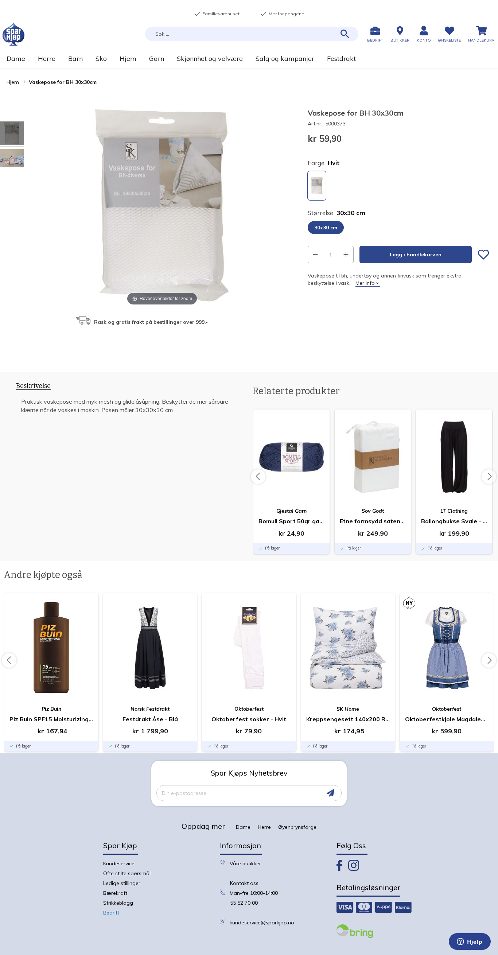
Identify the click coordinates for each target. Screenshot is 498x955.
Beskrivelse (33, 386)
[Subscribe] (330, 793)
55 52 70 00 (244, 903)
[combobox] (251, 34)
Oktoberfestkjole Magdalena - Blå (447, 719)
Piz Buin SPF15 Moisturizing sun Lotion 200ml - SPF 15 (51, 719)
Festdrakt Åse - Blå (150, 719)
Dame (243, 827)
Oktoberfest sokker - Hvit (248, 719)
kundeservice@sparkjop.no (262, 922)
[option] (317, 185)
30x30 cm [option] (325, 227)
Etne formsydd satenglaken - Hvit (373, 521)
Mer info (365, 283)
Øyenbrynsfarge (297, 827)
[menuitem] (16, 58)
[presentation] (33, 387)
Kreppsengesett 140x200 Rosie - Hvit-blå (348, 719)
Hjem (13, 82)
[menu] (249, 58)
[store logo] (13, 34)
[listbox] (398, 186)
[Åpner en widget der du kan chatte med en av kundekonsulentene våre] (470, 942)
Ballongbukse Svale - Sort (454, 521)
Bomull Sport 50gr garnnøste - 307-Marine (291, 521)
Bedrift (111, 912)
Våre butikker (245, 863)
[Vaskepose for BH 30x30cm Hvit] (12, 134)
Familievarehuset (217, 14)
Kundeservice (119, 863)
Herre (264, 827)
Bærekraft (115, 893)
